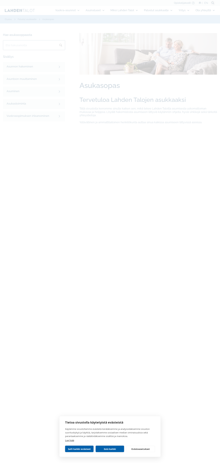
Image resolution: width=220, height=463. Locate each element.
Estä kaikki (110, 448)
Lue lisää (69, 440)
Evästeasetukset (140, 448)
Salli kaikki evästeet (79, 448)
